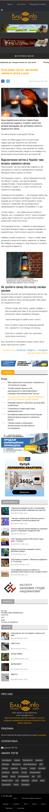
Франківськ (16, 764)
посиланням (41, 735)
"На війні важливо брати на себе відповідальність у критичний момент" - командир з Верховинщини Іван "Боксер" (24, 391)
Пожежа (24, 768)
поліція (32, 768)
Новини (5, 804)
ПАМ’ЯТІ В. (14, 674)
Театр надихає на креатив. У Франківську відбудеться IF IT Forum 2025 (29, 561)
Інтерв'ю (16, 804)
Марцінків (25, 781)
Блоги (43, 804)
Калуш (13, 776)
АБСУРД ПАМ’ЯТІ (16, 664)
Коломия (42, 768)
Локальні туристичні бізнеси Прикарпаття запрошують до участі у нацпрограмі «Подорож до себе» (29, 530)
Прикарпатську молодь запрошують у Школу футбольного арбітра (26, 550)
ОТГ (39, 776)
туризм (34, 781)
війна (42, 781)
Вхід (15, 798)
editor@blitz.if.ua (27, 715)
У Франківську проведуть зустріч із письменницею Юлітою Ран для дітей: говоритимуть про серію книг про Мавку (28, 509)
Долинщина (6, 785)
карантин (39, 760)
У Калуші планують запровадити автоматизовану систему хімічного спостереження (21, 425)
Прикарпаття (27, 760)
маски (16, 785)
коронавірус (6, 760)
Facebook (21, 350)
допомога (5, 772)
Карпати (15, 772)
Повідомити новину (37, 4)
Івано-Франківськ (30, 764)
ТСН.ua (31, 134)
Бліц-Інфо (5, 764)
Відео (35, 804)
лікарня (5, 768)
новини (17, 760)
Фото (26, 804)
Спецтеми (20, 808)
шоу (17, 781)
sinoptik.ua (14, 622)
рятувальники (35, 772)
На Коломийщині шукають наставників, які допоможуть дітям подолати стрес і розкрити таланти (29, 571)
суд (33, 776)
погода (24, 772)
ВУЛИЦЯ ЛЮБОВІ (16, 654)
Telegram (30, 350)
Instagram (42, 350)
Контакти (21, 4)
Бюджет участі (7, 781)
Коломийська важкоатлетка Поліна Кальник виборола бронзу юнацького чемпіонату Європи (25, 417)
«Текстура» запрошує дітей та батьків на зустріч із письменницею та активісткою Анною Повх (28, 519)
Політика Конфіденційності (31, 798)
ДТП (41, 764)
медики (4, 776)
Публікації (8, 808)
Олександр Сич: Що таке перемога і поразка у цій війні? (27, 634)
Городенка (25, 785)
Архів (9, 4)
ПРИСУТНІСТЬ (15, 643)
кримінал (14, 768)
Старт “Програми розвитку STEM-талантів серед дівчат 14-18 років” (27, 540)
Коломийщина (23, 776)
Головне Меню (25, 56)
